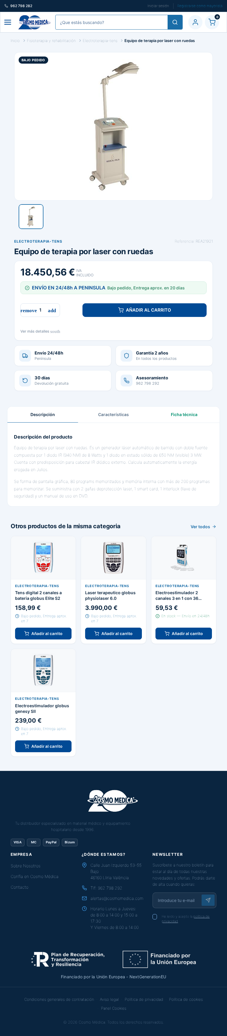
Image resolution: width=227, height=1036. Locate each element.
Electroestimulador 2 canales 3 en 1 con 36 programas (176, 595)
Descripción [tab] (42, 414)
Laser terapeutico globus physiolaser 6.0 (110, 595)
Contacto (19, 887)
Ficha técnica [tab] (184, 414)
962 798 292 (110, 887)
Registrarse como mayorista (200, 6)
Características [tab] (113, 414)
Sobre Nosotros (25, 865)
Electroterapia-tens (38, 241)
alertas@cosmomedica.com (116, 898)
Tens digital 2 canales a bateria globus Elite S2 (38, 595)
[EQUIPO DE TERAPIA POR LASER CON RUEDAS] (31, 216)
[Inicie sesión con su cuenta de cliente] (195, 22)
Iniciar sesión (158, 6)
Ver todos (200, 526)
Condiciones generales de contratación (59, 999)
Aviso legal (109, 999)
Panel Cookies (113, 1008)
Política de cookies (186, 999)
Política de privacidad (144, 999)
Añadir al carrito (148, 310)
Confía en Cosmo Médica (35, 876)
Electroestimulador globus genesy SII (42, 708)
